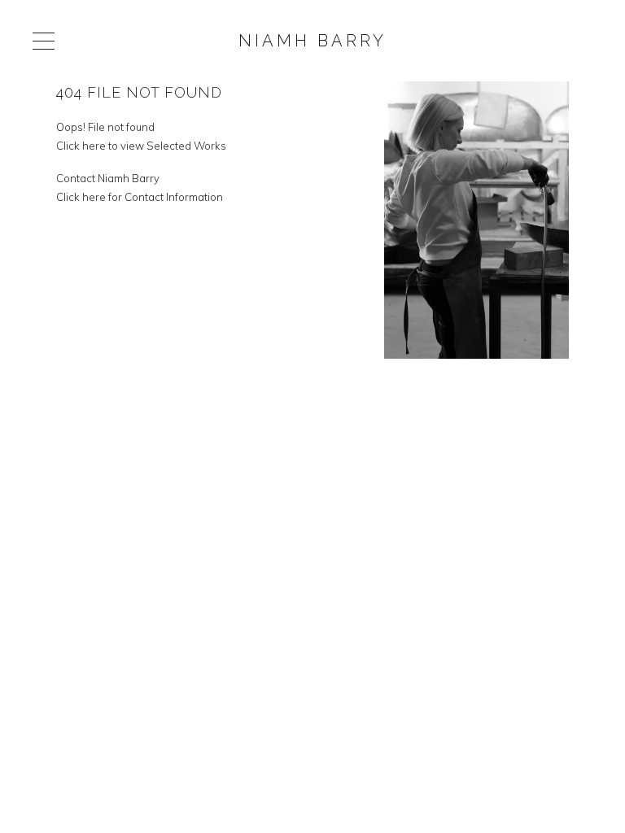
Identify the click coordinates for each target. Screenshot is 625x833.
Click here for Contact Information (139, 196)
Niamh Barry (312, 40)
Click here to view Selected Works (141, 145)
